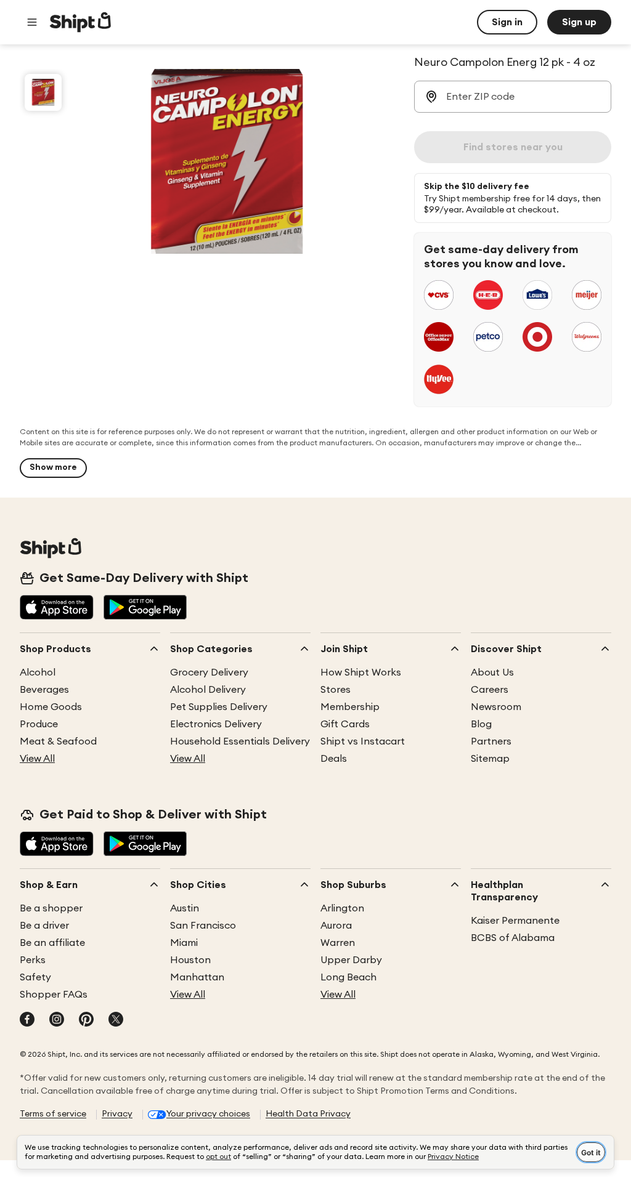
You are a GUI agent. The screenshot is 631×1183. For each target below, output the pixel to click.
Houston (190, 960)
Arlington (342, 908)
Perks (33, 960)
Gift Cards (345, 724)
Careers (489, 690)
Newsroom (496, 707)
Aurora (336, 926)
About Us (492, 672)
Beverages (44, 690)
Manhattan (197, 977)
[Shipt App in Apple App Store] (57, 608)
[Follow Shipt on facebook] (27, 1020)
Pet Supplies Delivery (218, 707)
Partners (491, 741)
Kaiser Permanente (515, 921)
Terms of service (53, 1114)
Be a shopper (51, 908)
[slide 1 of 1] (43, 92)
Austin (184, 908)
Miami (184, 943)
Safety (35, 977)
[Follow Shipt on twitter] (115, 1020)
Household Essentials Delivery (240, 741)
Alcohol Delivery (208, 690)
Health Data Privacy (308, 1114)
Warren (337, 943)
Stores (335, 690)
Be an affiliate (52, 943)
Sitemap (490, 759)
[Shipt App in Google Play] (145, 608)
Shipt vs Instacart (362, 741)
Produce (39, 724)
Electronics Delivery (216, 724)
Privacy (117, 1114)
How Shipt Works (360, 672)
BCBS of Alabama (513, 938)
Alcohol (37, 672)
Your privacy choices (208, 1114)
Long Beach (348, 977)
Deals (333, 759)
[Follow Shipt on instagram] (56, 1020)
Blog (481, 724)
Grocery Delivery (209, 672)
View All (37, 759)
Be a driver (44, 926)
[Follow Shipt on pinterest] (86, 1020)
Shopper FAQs (54, 994)
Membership (350, 707)
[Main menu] (32, 22)
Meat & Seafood (58, 741)
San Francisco (203, 926)
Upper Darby (351, 960)
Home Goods (51, 707)
